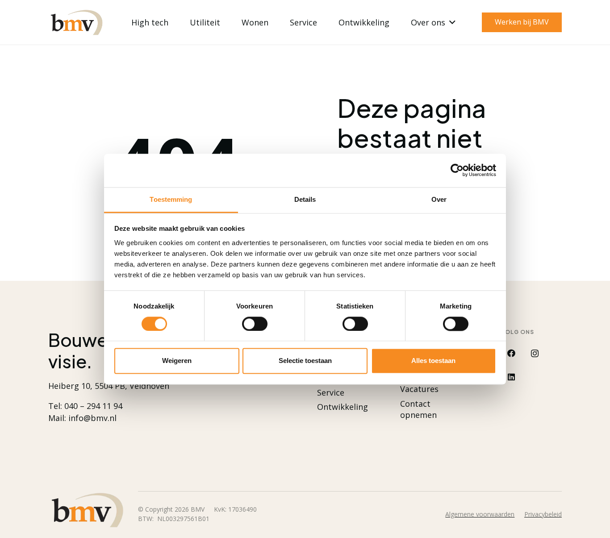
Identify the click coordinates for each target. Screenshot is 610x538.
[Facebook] (511, 353)
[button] (450, 22)
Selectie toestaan (305, 361)
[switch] (254, 324)
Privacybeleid (543, 514)
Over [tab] (439, 199)
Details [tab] (305, 199)
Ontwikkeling (342, 406)
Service (330, 392)
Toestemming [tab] (171, 199)
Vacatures (419, 389)
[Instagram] (535, 353)
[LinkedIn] (511, 377)
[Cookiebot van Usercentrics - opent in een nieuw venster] (457, 170)
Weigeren (177, 361)
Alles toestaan (433, 361)
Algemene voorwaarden (479, 514)
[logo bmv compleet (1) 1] (76, 22)
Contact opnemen (418, 409)
